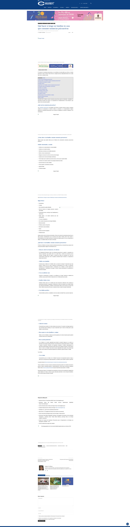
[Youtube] (86, 3)
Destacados (49, 23)
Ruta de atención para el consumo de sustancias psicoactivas (56, 362)
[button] (91, 3)
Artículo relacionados (41, 475)
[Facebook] (80, 3)
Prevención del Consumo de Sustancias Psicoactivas (66, 460)
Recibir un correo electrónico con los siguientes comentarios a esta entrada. (50, 518)
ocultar (44, 77)
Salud (54, 23)
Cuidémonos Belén (45, 23)
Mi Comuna (55, 7)
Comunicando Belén (84, 7)
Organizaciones (74, 7)
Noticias (49, 7)
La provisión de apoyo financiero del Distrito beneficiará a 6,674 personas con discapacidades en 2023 (45, 460)
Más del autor (48, 475)
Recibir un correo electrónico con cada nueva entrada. (47, 519)
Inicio (45, 7)
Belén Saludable (40, 23)
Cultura (61, 7)
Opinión (67, 7)
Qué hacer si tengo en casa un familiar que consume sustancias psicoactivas (53, 197)
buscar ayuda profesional (48, 367)
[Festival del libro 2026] (67, 481)
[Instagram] (81, 3)
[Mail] (83, 3)
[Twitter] (85, 3)
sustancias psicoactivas (44, 107)
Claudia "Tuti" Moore (42, 32)
